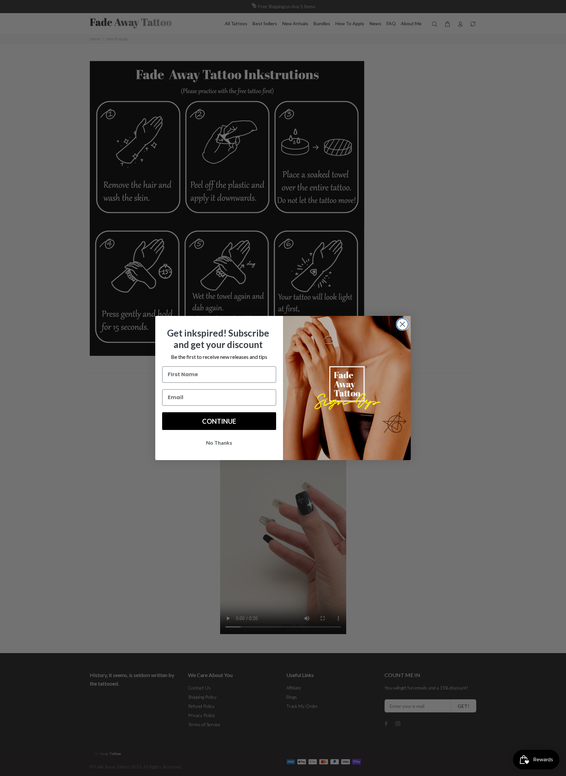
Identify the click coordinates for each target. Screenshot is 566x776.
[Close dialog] (402, 324)
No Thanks (219, 442)
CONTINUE (219, 421)
